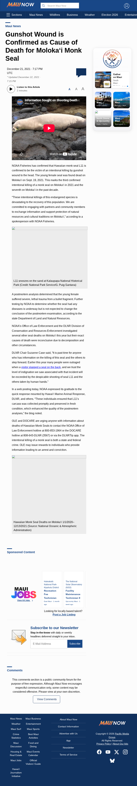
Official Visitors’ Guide (33, 762)
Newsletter (68, 747)
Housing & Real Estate (16, 753)
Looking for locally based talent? (63, 613)
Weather (90, 14)
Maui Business (33, 718)
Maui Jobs (16, 760)
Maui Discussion (16, 745)
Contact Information (68, 726)
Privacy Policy (103, 743)
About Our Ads (120, 743)
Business (72, 14)
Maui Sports (33, 729)
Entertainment (33, 723)
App (68, 740)
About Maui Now (68, 719)
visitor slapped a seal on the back (41, 367)
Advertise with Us (68, 733)
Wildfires (55, 14)
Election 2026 (110, 14)
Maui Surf (16, 729)
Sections (17, 14)
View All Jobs (23, 600)
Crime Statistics (16, 736)
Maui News (36, 14)
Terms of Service (68, 754)
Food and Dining (33, 745)
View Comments (47, 699)
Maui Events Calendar (33, 753)
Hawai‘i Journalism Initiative (16, 772)
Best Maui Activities (33, 736)
